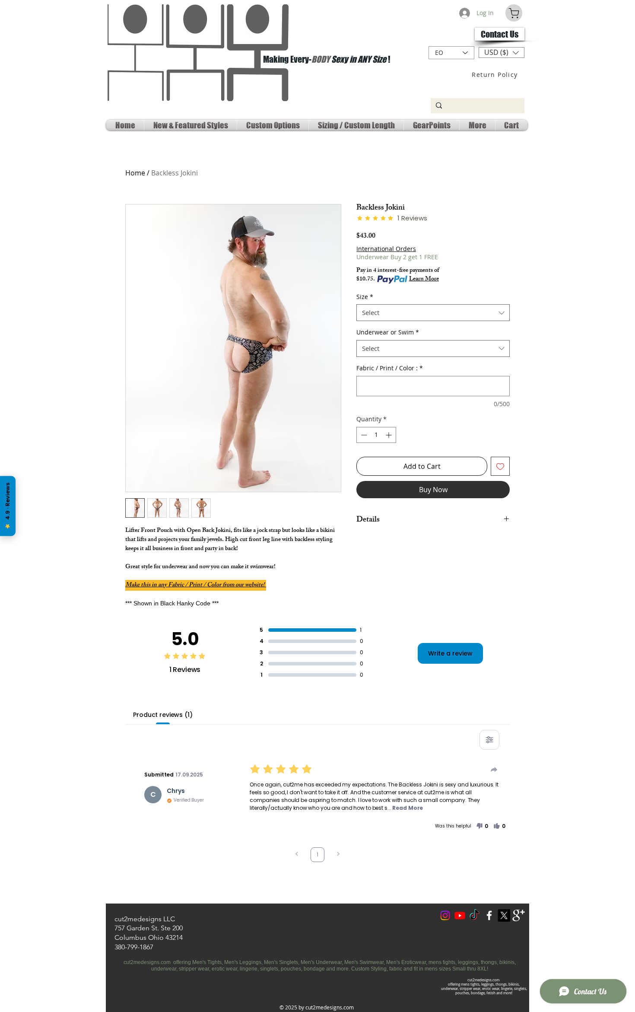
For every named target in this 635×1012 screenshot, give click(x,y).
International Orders (386, 249)
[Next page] (338, 855)
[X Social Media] (504, 915)
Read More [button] (407, 808)
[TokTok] (474, 915)
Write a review (450, 653)
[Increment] (389, 434)
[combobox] (433, 312)
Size (364, 297)
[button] (501, 52)
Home (135, 173)
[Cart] (513, 13)
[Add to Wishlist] (500, 466)
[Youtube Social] (460, 915)
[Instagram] (445, 915)
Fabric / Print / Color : (389, 368)
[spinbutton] (376, 434)
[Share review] (494, 769)
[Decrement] (363, 434)
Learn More (424, 279)
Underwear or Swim (387, 332)
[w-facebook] (489, 915)
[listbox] (501, 52)
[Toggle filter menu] (489, 740)
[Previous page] (296, 855)
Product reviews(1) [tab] (162, 714)
